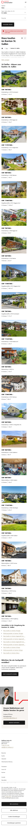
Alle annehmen (14, 804)
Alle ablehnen (14, 810)
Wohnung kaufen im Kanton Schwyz (13, 650)
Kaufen (3, 755)
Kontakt (3, 777)
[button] (26, 2)
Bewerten (3, 753)
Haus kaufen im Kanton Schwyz (11, 647)
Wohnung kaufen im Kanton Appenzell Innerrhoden (14, 644)
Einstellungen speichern (14, 823)
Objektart (3, 5)
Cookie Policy (8, 796)
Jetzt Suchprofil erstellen (10, 674)
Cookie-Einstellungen (14, 816)
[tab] (22, 38)
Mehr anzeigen (5, 60)
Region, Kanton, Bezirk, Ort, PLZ (7, 11)
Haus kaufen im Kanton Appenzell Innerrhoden (14, 642)
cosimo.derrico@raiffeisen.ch (10, 718)
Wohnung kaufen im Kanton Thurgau (13, 633)
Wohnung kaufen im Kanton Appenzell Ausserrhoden (14, 639)
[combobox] (12, 13)
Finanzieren (4, 766)
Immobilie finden (8, 24)
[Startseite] (2, 48)
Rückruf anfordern (14, 722)
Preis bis (3, 18)
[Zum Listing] (14, 78)
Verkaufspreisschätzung (6, 761)
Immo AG (3, 769)
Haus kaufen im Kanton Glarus (11, 653)
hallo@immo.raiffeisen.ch (7, 747)
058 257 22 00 (5, 745)
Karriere (3, 772)
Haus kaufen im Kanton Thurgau (11, 630)
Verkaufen (3, 758)
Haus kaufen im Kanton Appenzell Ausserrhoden (14, 636)
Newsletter (3, 780)
